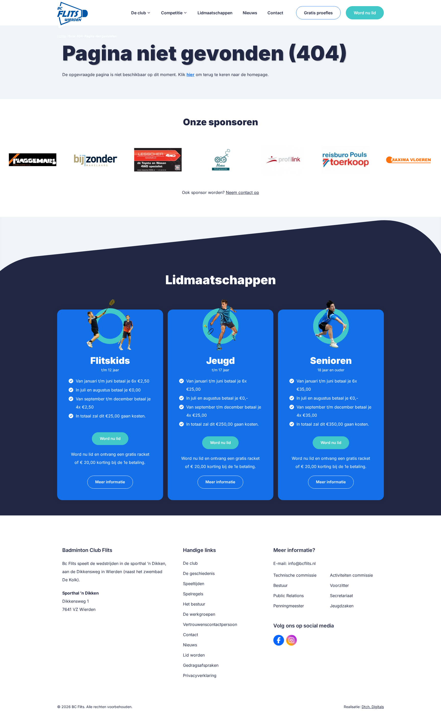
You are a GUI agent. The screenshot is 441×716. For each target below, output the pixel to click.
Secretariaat (341, 595)
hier (190, 74)
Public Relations (288, 595)
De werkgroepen (199, 614)
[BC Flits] (72, 12)
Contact (275, 13)
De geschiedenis (199, 573)
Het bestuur (194, 604)
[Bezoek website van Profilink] (283, 159)
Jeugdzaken (341, 605)
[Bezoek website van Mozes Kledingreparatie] (220, 159)
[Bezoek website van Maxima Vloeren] (408, 159)
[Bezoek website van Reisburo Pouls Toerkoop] (345, 159)
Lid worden (194, 655)
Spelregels (193, 593)
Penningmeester (288, 605)
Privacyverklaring (199, 675)
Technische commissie (294, 575)
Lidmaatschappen (215, 13)
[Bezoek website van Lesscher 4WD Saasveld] (157, 159)
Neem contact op (242, 192)
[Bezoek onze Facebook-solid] (278, 640)
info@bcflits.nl (302, 563)
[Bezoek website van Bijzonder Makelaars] (95, 159)
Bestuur (280, 585)
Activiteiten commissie (351, 575)
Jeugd (220, 360)
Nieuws (250, 13)
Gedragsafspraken (200, 665)
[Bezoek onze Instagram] (291, 640)
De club (138, 13)
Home (61, 36)
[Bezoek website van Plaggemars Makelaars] (32, 159)
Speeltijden (193, 583)
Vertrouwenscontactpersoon (210, 624)
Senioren (331, 360)
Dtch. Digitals (373, 707)
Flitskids (110, 360)
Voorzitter (339, 585)
